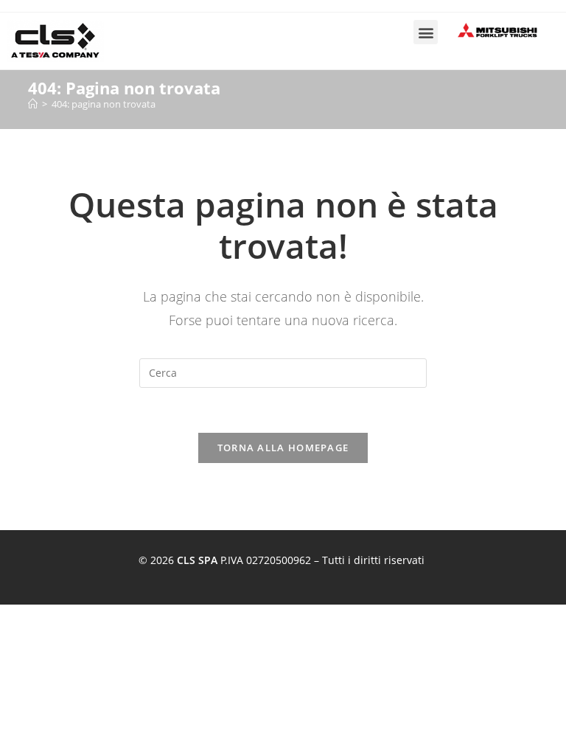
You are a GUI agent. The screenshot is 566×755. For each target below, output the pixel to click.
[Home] (33, 104)
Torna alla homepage (283, 447)
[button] (425, 32)
